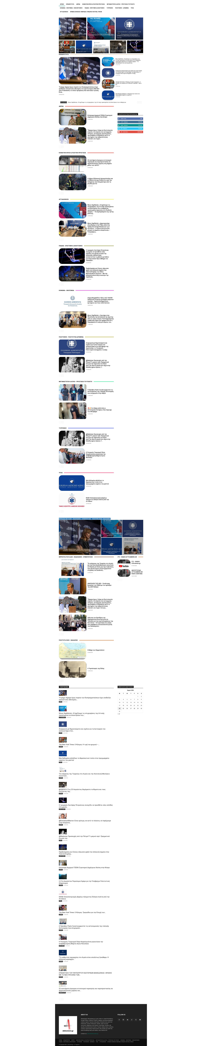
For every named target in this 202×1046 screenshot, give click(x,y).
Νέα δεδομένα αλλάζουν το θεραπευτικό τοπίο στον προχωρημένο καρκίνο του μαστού (97, 482)
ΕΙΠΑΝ (62, 32)
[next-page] (62, 147)
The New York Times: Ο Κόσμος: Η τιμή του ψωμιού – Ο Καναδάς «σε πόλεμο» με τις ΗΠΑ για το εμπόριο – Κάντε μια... (128, 83)
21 (134, 705)
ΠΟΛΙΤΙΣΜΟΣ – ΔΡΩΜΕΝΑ (122, 8)
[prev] (138, 102)
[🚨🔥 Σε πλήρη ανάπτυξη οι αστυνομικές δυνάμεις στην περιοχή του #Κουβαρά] (72, 411)
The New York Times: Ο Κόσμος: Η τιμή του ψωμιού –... (79, 744)
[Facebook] (129, 1)
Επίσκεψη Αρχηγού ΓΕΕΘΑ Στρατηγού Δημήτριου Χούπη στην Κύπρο (100, 116)
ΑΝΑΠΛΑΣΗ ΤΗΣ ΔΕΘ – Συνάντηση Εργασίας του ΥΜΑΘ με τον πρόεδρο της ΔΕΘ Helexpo (99, 585)
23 (141, 705)
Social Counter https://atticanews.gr (128, 114)
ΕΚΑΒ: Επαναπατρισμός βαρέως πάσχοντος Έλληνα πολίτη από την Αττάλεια (97, 499)
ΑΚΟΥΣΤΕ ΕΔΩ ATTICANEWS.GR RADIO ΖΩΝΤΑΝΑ (137, 572)
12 (127, 702)
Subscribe (139, 131)
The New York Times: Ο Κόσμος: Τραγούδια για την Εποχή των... (82, 912)
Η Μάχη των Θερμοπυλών (96, 650)
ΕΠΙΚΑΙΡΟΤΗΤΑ (70, 4)
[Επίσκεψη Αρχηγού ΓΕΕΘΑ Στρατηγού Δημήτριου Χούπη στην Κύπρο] (72, 117)
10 (119, 702)
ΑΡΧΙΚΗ (62, 4)
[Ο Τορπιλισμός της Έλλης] (72, 669)
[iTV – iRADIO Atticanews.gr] (124, 563)
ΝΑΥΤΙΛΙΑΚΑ (61, 945)
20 (131, 705)
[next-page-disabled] (121, 580)
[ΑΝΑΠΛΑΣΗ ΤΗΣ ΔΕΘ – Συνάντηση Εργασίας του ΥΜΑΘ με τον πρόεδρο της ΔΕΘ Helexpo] (72, 586)
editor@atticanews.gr (92, 1033)
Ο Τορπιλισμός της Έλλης (96, 668)
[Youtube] (142, 1)
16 (141, 702)
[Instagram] (131, 1)
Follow (140, 122)
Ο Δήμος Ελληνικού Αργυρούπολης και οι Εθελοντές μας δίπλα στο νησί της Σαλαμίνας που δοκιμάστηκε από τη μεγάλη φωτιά (100, 181)
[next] (141, 102)
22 (137, 705)
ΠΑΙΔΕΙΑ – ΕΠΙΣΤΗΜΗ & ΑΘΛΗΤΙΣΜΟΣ (94, 8)
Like (141, 118)
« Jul (119, 713)
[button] (126, 1)
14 (134, 702)
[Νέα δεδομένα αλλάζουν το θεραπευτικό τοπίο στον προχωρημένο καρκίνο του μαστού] (84, 46)
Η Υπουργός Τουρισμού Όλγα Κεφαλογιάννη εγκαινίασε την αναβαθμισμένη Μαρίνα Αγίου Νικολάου (96, 455)
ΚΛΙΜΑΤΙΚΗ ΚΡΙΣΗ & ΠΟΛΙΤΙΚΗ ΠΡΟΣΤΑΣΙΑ (93, 4)
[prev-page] (60, 147)
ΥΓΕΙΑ (132, 8)
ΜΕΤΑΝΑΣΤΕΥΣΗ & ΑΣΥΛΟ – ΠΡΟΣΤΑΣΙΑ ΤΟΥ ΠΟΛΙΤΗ (121, 4)
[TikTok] (137, 1)
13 (131, 702)
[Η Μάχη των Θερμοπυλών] (72, 651)
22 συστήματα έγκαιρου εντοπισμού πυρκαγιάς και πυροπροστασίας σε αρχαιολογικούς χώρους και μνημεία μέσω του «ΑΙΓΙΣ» (100, 162)
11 (123, 702)
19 (127, 705)
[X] (139, 1)
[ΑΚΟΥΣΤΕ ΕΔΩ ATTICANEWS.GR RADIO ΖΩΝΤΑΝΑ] (124, 573)
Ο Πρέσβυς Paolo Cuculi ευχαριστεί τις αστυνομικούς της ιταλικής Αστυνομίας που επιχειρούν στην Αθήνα (101, 391)
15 (137, 702)
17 (119, 705)
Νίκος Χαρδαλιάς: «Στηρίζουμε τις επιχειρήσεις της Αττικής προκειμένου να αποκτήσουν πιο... (81, 714)
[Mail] (134, 1)
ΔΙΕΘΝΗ (61, 49)
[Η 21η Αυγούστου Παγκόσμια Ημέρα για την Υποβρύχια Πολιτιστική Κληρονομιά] (86, 876)
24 (119, 708)
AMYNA (78, 4)
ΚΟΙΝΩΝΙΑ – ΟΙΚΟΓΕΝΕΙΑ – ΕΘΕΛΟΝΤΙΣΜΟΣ (71, 8)
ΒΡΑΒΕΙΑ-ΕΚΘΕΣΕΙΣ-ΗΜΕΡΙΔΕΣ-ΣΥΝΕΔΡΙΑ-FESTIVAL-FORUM (86, 11)
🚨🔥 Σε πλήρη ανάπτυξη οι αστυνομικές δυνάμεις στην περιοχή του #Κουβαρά (99, 409)
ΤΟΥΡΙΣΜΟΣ (110, 8)
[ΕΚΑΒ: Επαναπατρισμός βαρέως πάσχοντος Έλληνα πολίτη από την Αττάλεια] (72, 500)
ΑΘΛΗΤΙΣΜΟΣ (130, 49)
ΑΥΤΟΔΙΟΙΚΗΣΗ (64, 11)
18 (123, 705)
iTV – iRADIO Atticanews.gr (136, 562)
